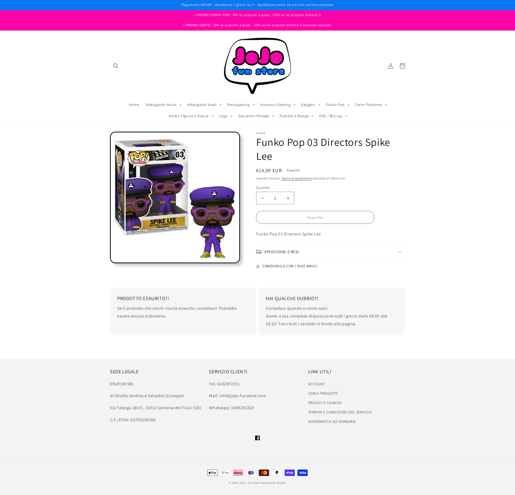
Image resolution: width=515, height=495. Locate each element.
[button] (116, 66)
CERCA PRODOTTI (323, 393)
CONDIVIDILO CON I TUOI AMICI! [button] (289, 266)
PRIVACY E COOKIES (325, 402)
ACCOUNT (316, 384)
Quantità (263, 187)
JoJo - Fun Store (249, 483)
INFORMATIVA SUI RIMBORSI (332, 421)
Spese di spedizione (297, 178)
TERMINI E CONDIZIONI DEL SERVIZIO (340, 412)
